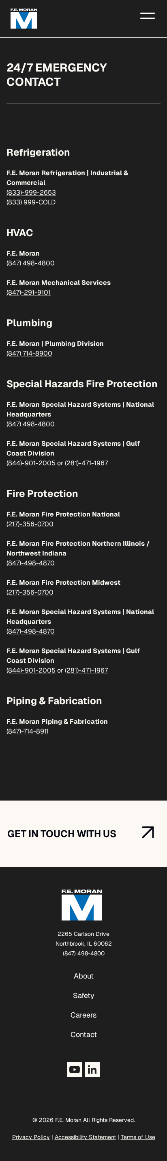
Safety (83, 995)
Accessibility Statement (85, 1137)
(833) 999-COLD (31, 202)
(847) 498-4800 (30, 263)
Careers (83, 1015)
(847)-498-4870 (30, 563)
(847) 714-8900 (29, 353)
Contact (84, 1034)
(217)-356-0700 (30, 524)
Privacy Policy (31, 1137)
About (84, 976)
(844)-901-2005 (31, 463)
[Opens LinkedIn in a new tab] (92, 1069)
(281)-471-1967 (86, 463)
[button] (148, 15)
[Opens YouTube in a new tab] (74, 1069)
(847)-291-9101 (28, 292)
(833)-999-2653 (31, 192)
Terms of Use (138, 1137)
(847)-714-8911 (27, 731)
